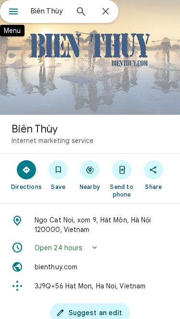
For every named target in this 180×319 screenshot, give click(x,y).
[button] (90, 247)
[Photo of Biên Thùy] (90, 57)
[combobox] (49, 11)
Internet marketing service (53, 140)
